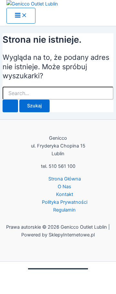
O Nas (64, 187)
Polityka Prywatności (64, 202)
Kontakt (64, 194)
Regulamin (64, 210)
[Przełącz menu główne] (20, 16)
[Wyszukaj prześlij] (10, 106)
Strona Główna (64, 179)
